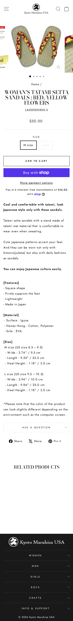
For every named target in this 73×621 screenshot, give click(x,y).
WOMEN (35, 555)
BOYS (35, 587)
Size (36, 137)
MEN (35, 566)
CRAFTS (35, 597)
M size (28, 145)
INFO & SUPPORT (35, 608)
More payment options (36, 183)
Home (35, 84)
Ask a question (36, 427)
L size (45, 145)
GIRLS (35, 576)
